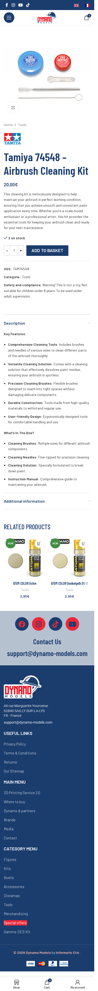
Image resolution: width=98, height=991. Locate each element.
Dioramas (12, 895)
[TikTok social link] (28, 5)
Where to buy (14, 801)
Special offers (15, 922)
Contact (10, 838)
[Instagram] (38, 624)
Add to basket (47, 250)
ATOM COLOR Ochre (24, 583)
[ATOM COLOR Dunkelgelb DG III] (69, 558)
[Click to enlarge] (13, 107)
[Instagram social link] (13, 5)
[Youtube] (72, 624)
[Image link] (22, 686)
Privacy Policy (15, 744)
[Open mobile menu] (9, 18)
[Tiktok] (55, 624)
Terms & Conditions (20, 753)
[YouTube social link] (20, 5)
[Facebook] (22, 624)
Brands (10, 820)
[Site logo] (47, 17)
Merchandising (16, 913)
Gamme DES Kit (17, 931)
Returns (10, 762)
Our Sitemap (14, 771)
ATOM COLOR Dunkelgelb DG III (69, 583)
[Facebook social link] (7, 5)
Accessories (14, 886)
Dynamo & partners (19, 810)
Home (8, 125)
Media (9, 829)
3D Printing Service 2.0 (22, 792)
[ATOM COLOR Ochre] (25, 558)
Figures (10, 859)
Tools (22, 125)
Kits (7, 868)
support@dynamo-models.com (28, 722)
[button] (39, 543)
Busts (9, 877)
